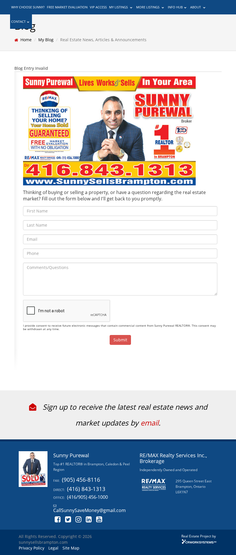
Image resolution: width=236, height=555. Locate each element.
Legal (53, 548)
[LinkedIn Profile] (89, 518)
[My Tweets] (68, 518)
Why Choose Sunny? (28, 7)
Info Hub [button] (175, 7)
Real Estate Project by (198, 536)
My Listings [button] (119, 7)
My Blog (46, 39)
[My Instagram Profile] (78, 518)
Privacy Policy (31, 548)
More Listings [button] (148, 7)
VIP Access (98, 7)
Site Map (70, 548)
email (149, 423)
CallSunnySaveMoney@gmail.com (89, 510)
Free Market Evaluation (67, 7)
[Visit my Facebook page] (57, 518)
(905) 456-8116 (81, 479)
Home (26, 39)
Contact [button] (18, 21)
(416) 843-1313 (86, 489)
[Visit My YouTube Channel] (99, 518)
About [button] (196, 7)
